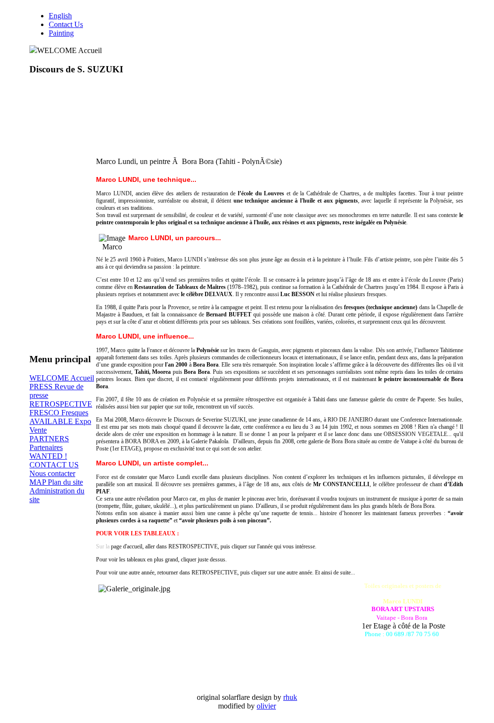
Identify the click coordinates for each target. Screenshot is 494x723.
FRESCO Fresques (58, 413)
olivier (266, 706)
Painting (61, 33)
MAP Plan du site (56, 482)
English (60, 16)
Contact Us (66, 24)
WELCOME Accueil (61, 378)
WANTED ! (48, 456)
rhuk (290, 697)
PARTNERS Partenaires (49, 443)
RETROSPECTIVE (60, 404)
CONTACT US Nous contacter (54, 469)
